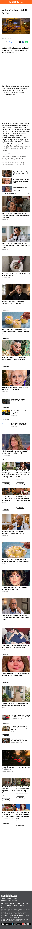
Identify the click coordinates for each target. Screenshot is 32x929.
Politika (22, 905)
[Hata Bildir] (18, 920)
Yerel (15, 905)
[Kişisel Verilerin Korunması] (22, 919)
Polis (3, 148)
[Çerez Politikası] (11, 919)
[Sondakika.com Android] (16, 924)
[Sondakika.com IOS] (6, 924)
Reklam (9, 900)
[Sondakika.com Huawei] (26, 924)
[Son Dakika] (16, 2)
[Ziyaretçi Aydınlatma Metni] (7, 920)
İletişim (13, 900)
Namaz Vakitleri (5, 907)
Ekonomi (25, 903)
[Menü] (3, 2)
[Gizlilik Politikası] (14, 917)
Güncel (12, 903)
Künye (16, 900)
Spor (2, 905)
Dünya (18, 903)
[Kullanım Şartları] (5, 917)
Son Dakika (4, 903)
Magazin (9, 905)
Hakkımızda (4, 900)
